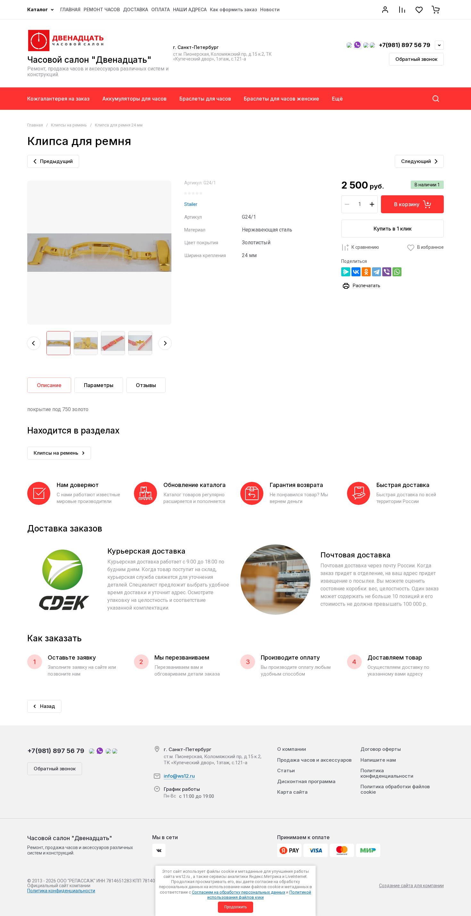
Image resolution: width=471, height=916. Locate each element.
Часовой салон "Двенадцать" (89, 60)
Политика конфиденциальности (61, 890)
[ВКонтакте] (355, 271)
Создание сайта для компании (411, 885)
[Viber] (386, 271)
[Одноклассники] (366, 271)
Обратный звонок (416, 59)
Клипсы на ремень (69, 125)
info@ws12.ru (179, 776)
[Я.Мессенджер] (345, 271)
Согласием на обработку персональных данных (238, 892)
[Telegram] (376, 271)
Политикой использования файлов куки (259, 895)
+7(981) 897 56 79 (404, 45)
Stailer (190, 204)
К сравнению (365, 247)
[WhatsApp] (396, 271)
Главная (35, 125)
